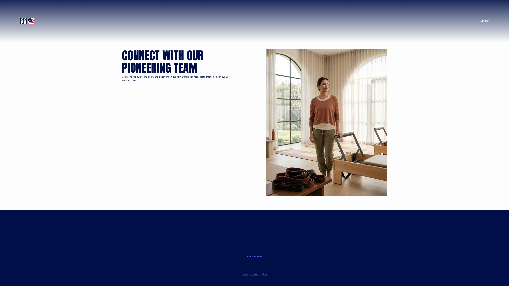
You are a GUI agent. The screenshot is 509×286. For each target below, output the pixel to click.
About (245, 274)
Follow (264, 274)
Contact (254, 274)
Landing (485, 21)
